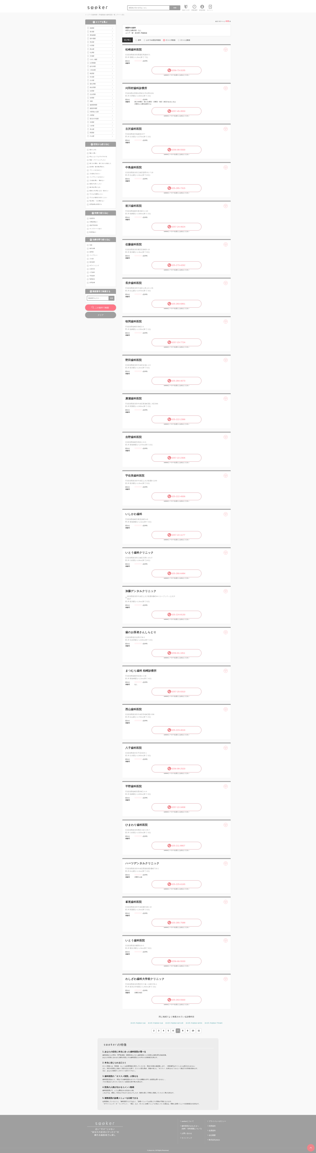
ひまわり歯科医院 (136, 824)
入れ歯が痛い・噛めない (96, 180)
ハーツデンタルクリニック (142, 863)
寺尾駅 (92, 122)
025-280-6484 (178, 573)
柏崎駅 (92, 28)
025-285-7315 (178, 188)
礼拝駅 (92, 52)
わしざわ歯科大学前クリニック (145, 978)
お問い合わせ (187, 1133)
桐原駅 (92, 73)
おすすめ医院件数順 (153, 40)
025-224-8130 (178, 614)
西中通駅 (93, 38)
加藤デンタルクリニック (140, 591)
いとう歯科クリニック (139, 552)
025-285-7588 (178, 922)
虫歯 (90, 245)
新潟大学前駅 (94, 119)
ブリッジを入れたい (95, 170)
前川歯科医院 (133, 205)
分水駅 (92, 80)
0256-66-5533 (178, 961)
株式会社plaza (214, 1140)
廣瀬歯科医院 (133, 398)
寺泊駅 (92, 77)
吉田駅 (92, 91)
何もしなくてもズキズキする (98, 156)
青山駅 (92, 129)
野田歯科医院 (133, 360)
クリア (101, 315)
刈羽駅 (92, 45)
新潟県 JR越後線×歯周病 (194, 1023)
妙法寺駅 (93, 66)
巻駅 (91, 101)
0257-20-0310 (178, 691)
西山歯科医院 (133, 709)
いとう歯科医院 (135, 940)
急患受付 (92, 218)
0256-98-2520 (178, 768)
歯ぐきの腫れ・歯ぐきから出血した (100, 163)
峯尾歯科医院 (133, 901)
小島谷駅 (93, 70)
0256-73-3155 (178, 70)
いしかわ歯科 (133, 514)
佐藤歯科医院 (133, 244)
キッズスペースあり (95, 228)
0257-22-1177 (178, 535)
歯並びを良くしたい (95, 183)
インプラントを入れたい (96, 177)
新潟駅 (92, 32)
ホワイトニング (94, 265)
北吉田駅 (93, 94)
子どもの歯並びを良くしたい (98, 197)
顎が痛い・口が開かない (96, 201)
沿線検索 (94, 15)
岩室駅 (92, 98)
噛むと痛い (92, 153)
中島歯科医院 (133, 167)
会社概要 (212, 1135)
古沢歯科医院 (133, 128)
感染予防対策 (93, 225)
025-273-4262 (178, 265)
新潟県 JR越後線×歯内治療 (174, 1023)
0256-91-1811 (178, 653)
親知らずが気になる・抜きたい (99, 190)
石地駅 (92, 56)
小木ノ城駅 (93, 59)
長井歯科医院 (133, 282)
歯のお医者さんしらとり (140, 632)
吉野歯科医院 (133, 437)
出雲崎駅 (93, 63)
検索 (174, 8)
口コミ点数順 (185, 40)
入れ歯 (91, 258)
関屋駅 (92, 133)
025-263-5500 (178, 1000)
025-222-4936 (178, 496)
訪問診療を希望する (95, 204)
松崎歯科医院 (133, 49)
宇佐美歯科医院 (134, 475)
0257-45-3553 (178, 111)
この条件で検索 (102, 308)
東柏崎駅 (93, 35)
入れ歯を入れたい (94, 173)
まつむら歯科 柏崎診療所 (141, 670)
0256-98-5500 (178, 149)
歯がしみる (92, 149)
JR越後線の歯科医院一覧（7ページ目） (112, 15)
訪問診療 (92, 282)
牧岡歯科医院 (133, 321)
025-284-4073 (178, 381)
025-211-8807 (178, 845)
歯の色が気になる (94, 187)
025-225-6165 (178, 884)
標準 (139, 40)
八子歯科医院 (133, 747)
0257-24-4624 (178, 227)
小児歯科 (92, 272)
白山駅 (92, 136)
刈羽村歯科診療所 (136, 88)
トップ (87, 15)
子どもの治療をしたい (96, 194)
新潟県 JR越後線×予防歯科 (214, 1023)
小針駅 (92, 126)
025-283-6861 (178, 304)
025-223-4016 (178, 730)
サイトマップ (187, 1138)
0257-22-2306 (178, 458)
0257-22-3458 (178, 807)
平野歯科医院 (133, 786)
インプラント (93, 255)
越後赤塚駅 (93, 108)
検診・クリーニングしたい (97, 160)
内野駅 (92, 115)
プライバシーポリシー (217, 1121)
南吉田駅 (93, 87)
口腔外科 (92, 269)
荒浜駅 (92, 42)
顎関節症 (92, 279)
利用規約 (212, 1126)
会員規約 (212, 1130)
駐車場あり (92, 232)
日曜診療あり (93, 222)
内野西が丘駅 (94, 112)
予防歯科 (92, 275)
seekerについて (188, 1121)
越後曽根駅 (93, 105)
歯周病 (91, 252)
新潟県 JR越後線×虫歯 (138, 1023)
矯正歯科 (92, 262)
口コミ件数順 (170, 40)
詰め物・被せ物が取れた (96, 166)
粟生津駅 (93, 84)
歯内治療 (92, 248)
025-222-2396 (178, 419)
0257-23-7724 (178, 342)
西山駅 (92, 49)
